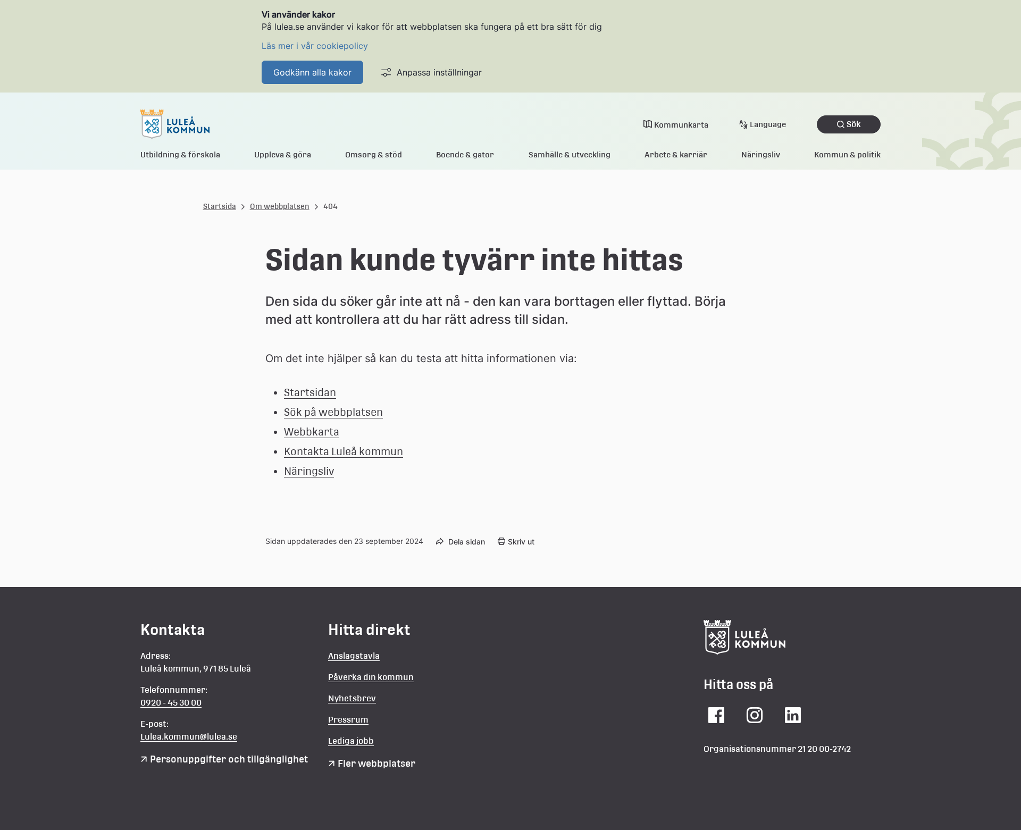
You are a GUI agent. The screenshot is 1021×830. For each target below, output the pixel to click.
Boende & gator (465, 154)
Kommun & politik (847, 154)
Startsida (219, 206)
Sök (854, 124)
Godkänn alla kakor (312, 72)
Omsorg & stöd (373, 154)
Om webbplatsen (279, 206)
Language (768, 124)
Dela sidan (466, 541)
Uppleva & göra (282, 154)
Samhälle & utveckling (569, 154)
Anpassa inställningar (439, 72)
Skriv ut (521, 541)
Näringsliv (760, 154)
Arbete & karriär (676, 154)
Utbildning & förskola (180, 154)
